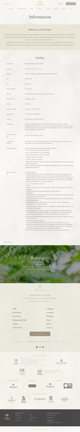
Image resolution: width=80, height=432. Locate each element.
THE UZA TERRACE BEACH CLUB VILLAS (30, 363)
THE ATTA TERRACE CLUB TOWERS (29, 361)
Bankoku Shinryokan (52, 415)
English (60, 3)
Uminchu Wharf (51, 417)
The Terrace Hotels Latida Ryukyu (54, 422)
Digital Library (34, 417)
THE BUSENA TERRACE (26, 358)
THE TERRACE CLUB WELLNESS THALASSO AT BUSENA (33, 360)
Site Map (63, 341)
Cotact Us (55, 341)
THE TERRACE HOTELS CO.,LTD (33, 68)
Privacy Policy (19, 417)
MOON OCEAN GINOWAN (49, 372)
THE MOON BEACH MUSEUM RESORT (52, 370)
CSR (31, 415)
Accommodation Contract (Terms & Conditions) (37, 341)
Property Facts (18, 341)
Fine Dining (30, 183)
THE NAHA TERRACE (25, 365)
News (32, 419)
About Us (18, 415)
